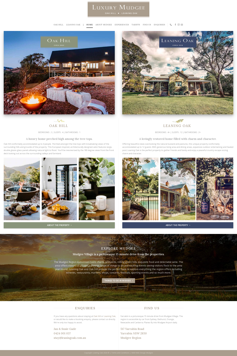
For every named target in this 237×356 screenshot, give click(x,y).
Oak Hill (58, 25)
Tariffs (136, 25)
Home (89, 25)
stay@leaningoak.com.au (70, 338)
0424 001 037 (62, 333)
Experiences (122, 25)
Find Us (147, 25)
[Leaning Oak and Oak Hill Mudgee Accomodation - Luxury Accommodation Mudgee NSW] (118, 9)
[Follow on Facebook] (175, 25)
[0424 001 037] (171, 24)
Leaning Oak (73, 25)
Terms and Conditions (120, 353)
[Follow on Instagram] (179, 25)
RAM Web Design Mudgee (142, 353)
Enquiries (159, 25)
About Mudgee (104, 25)
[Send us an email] (182, 25)
